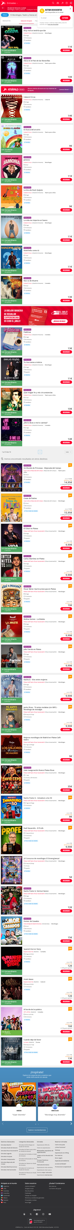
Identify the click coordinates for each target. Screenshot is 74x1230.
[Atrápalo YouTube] (50, 1214)
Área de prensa (29, 1191)
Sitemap (57, 1150)
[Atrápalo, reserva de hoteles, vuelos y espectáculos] (3, 3)
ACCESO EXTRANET (60, 1164)
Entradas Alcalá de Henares (9, 1148)
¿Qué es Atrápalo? (30, 1186)
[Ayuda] (67, 3)
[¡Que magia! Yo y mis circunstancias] (11, 402)
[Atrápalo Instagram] (43, 1214)
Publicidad (28, 1193)
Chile (4, 1188)
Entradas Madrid (6, 1145)
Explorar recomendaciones (37, 1130)
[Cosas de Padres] (11, 508)
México (5, 1198)
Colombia (6, 1191)
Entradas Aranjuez (6, 1156)
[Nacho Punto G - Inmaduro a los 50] (11, 810)
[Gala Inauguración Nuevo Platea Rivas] (11, 779)
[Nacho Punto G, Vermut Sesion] (11, 900)
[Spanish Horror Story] (11, 961)
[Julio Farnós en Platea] (11, 659)
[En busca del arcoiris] (11, 139)
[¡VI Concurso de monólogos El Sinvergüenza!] (11, 870)
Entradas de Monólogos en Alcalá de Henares (26, 1145)
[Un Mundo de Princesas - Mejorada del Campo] (11, 477)
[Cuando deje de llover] (11, 1051)
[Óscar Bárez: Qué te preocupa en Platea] (11, 598)
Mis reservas (52, 1186)
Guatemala (6, 1195)
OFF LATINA (27, 1012)
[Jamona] (11, 169)
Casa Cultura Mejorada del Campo (33, 470)
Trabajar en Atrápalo (31, 1195)
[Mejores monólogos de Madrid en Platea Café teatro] (11, 749)
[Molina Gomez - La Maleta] (11, 628)
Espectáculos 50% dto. (43, 1145)
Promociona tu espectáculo (63, 1167)
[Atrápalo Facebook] (37, 1214)
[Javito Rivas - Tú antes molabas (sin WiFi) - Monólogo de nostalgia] (11, 719)
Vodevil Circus (28, 33)
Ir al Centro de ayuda (55, 1188)
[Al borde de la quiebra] (11, 1021)
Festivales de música (43, 1165)
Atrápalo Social (29, 1188)
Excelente (8, 149)
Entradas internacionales (8, 1170)
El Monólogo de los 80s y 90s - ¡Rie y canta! (55, 1100)
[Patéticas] (11, 341)
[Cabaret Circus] (11, 109)
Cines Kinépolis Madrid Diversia (32, 924)
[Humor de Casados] (11, 930)
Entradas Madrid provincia (9, 1167)
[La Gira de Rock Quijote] (11, 199)
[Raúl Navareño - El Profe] (11, 840)
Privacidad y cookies (31, 1200)
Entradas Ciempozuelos (8, 1159)
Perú (4, 1202)
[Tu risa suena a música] (11, 372)
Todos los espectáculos (43, 1148)
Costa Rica (6, 1193)
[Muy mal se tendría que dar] (11, 40)
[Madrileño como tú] (11, 260)
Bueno (7, 1032)
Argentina (6, 1186)
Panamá (5, 1200)
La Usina (26, 1042)
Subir (67, 452)
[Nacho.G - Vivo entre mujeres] (11, 689)
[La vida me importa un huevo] (11, 229)
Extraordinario (10, 50)
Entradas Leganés (6, 1153)
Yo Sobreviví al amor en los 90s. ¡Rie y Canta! (19, 1100)
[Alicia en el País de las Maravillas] (11, 70)
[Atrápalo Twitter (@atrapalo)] (31, 1214)
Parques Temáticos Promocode (42, 1161)
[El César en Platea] (11, 538)
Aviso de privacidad (53, 24)
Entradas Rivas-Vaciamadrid (9, 1151)
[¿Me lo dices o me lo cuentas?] (11, 432)
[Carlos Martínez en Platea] (11, 568)
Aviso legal (28, 1202)
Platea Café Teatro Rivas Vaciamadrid (34, 531)
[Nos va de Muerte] (11, 290)
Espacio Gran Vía (28, 952)
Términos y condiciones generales (34, 1198)
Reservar (66, 50)
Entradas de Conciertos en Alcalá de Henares (26, 1169)
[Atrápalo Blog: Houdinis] (24, 1214)
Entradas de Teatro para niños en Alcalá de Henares (27, 1150)
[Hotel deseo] (11, 991)
